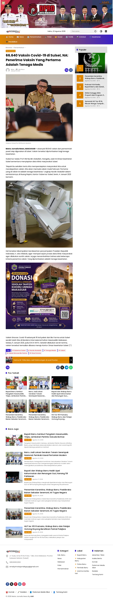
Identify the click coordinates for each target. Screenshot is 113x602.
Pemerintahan (10, 51)
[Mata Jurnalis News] (17, 31)
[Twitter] (62, 367)
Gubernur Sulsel (19, 350)
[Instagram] (24, 584)
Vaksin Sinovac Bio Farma (18, 353)
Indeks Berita (97, 558)
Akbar (12, 69)
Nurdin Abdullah (35, 350)
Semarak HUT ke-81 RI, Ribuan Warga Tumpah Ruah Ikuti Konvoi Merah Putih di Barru (94, 102)
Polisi (59, 565)
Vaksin (62, 350)
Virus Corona (36, 353)
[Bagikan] (71, 70)
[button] (95, 31)
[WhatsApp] (71, 367)
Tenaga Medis (51, 350)
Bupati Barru (82, 555)
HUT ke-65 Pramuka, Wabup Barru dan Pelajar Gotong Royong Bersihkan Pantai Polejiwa (62, 417)
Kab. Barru (10, 387)
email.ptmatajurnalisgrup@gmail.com (24, 567)
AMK (32, 596)
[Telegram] (66, 367)
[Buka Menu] (106, 31)
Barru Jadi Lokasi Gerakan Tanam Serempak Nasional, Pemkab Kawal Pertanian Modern (39, 394)
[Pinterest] (15, 584)
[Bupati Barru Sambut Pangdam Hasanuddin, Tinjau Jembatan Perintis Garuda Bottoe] (16, 382)
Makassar (61, 562)
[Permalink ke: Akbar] (8, 70)
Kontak (94, 562)
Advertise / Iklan (98, 555)
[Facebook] (58, 367)
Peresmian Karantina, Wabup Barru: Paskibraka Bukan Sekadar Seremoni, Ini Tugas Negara (16, 417)
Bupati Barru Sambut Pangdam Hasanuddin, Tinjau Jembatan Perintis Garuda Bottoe (15, 394)
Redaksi (95, 571)
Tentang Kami (97, 574)
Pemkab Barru (82, 568)
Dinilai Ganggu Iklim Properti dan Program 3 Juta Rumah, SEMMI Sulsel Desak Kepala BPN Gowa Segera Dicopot (95, 94)
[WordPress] (20, 584)
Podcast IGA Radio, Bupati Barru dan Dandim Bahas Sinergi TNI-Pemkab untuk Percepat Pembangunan (95, 86)
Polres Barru (81, 564)
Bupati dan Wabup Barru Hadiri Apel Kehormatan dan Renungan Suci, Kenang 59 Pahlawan (62, 394)
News (60, 558)
